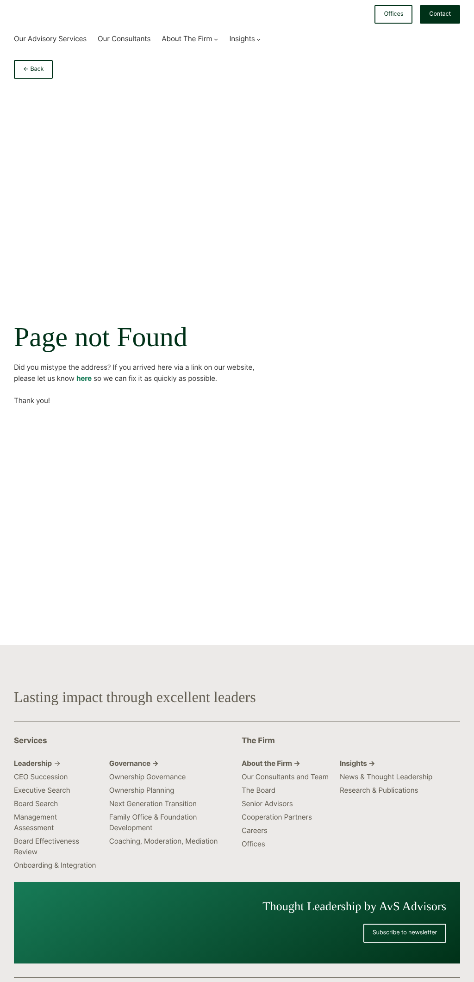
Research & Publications (379, 790)
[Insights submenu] (258, 39)
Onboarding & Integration (55, 865)
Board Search (36, 803)
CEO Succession (41, 776)
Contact (440, 14)
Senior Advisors (267, 803)
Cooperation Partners (277, 817)
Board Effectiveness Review (46, 846)
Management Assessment (35, 822)
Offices (393, 14)
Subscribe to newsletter (405, 932)
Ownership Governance (147, 776)
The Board (258, 790)
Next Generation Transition (153, 803)
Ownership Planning (142, 790)
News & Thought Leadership (386, 776)
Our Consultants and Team (285, 776)
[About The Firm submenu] (216, 39)
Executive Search (42, 790)
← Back (33, 69)
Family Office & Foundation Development (153, 822)
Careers (255, 830)
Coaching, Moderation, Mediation (163, 841)
